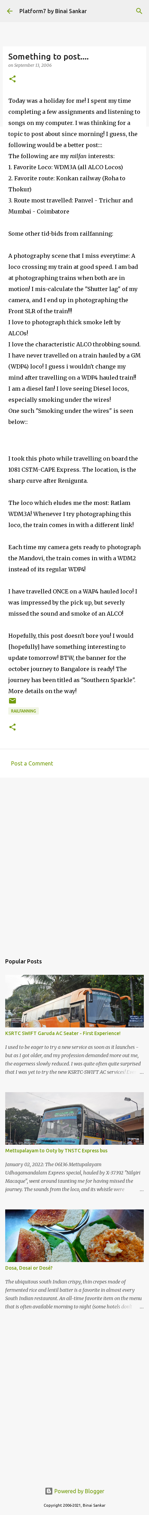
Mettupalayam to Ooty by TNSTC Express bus (56, 1150)
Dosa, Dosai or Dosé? (29, 1268)
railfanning (23, 711)
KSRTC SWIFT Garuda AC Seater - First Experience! (63, 1033)
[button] (12, 79)
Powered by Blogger (78, 1491)
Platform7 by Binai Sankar (53, 11)
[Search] (139, 11)
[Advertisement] (74, 862)
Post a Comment (32, 763)
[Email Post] (12, 703)
